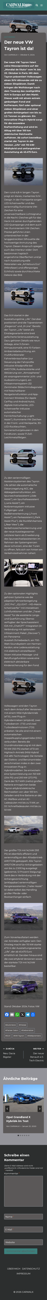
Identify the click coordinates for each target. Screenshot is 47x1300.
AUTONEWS (9, 37)
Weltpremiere (34, 1036)
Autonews (10, 1025)
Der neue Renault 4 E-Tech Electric (36, 1055)
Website (10, 1242)
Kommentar (12, 1173)
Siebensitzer (27, 1030)
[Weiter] (40, 1109)
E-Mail (9, 1229)
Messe (22, 1025)
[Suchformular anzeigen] (36, 5)
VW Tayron (18, 1036)
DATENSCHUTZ (31, 1268)
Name (9, 1216)
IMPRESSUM (23, 1273)
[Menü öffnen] (41, 5)
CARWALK (12, 55)
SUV (7, 1036)
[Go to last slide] (7, 1109)
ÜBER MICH (13, 1268)
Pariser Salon (11, 1030)
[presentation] (23, 1098)
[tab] (18, 1135)
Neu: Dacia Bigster (9, 1053)
